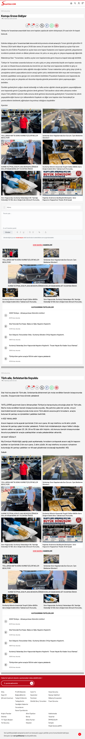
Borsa (28, 717)
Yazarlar (51, 717)
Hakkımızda (52, 713)
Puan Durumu (53, 701)
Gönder (7, 232)
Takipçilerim (19, 701)
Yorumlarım (19, 707)
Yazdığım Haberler (21, 704)
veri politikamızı (18, 736)
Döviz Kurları (30, 720)
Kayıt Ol (4, 695)
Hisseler (29, 723)
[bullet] (33, 232)
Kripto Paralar (6, 713)
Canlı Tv (33, 692)
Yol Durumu (5, 723)
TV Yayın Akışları (7, 720)
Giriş (2, 692)
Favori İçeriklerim (21, 710)
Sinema (3, 717)
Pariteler (33, 698)
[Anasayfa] (71, 3)
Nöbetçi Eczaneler (55, 698)
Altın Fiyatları (30, 713)
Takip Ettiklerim (21, 698)
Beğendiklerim (20, 695)
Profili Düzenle (20, 692)
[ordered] (29, 232)
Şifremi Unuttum (7, 698)
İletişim (51, 723)
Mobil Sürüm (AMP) (55, 726)
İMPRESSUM (52, 720)
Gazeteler (33, 695)
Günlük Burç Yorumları (38, 701)
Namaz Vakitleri (54, 695)
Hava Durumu (53, 692)
